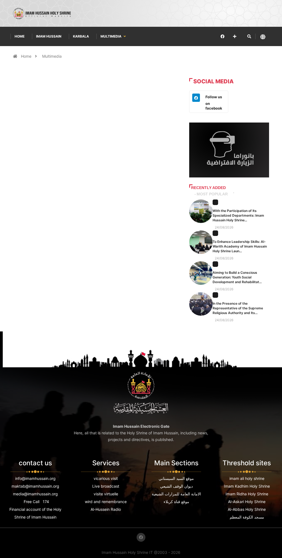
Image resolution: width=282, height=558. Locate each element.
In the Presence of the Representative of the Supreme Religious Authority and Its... (238, 308)
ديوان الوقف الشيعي (176, 486)
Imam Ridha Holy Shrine (247, 493)
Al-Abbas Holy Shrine (247, 509)
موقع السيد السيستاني (176, 478)
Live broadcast (105, 486)
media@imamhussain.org (35, 493)
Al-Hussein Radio (106, 509)
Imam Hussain (48, 36)
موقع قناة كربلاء (176, 501)
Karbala (81, 36)
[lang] (263, 36)
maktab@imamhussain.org (35, 486)
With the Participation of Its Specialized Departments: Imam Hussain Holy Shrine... (238, 215)
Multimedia (111, 36)
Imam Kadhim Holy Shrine (247, 486)
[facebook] (222, 36)
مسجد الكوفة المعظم (247, 517)
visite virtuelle (106, 493)
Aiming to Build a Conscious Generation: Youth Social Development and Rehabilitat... (237, 277)
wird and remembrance (106, 501)
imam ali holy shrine (246, 478)
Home (20, 36)
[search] (249, 36)
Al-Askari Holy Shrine (246, 501)
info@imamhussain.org (35, 478)
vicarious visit (106, 478)
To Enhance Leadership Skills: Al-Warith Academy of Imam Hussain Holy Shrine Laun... (240, 246)
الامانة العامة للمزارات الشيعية (176, 493)
